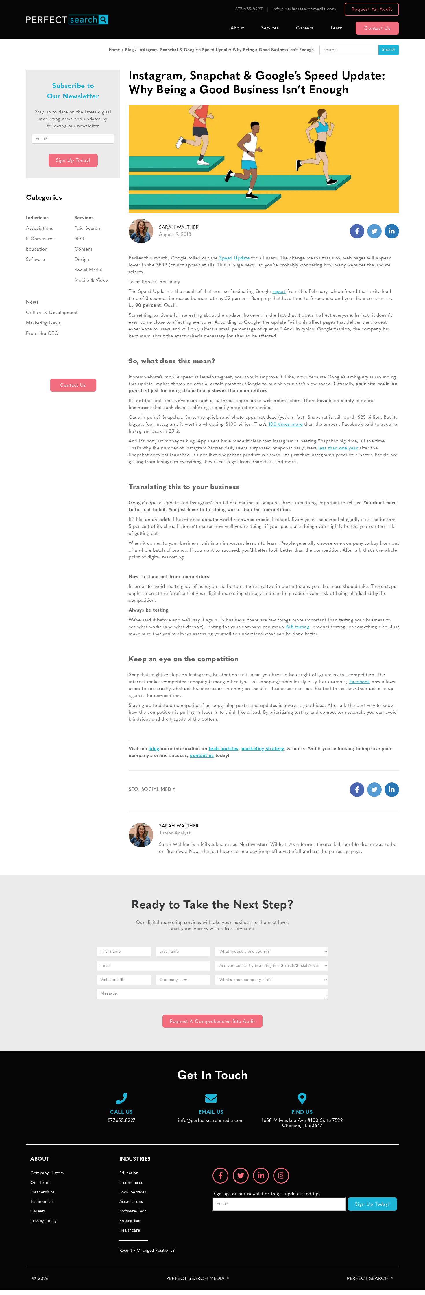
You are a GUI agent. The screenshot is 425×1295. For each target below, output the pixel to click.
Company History (47, 1173)
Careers (304, 28)
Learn (337, 28)
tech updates (224, 749)
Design (82, 259)
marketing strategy (263, 749)
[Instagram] (281, 1176)
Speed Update (234, 258)
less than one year (338, 448)
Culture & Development (52, 313)
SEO (133, 789)
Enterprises (130, 1221)
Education (37, 249)
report (279, 291)
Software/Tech (133, 1211)
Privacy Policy (43, 1221)
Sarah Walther (179, 227)
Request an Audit (372, 9)
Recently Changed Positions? (147, 1251)
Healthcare (129, 1230)
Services (270, 28)
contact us (202, 756)
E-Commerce (40, 239)
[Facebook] (357, 231)
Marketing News (43, 323)
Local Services (132, 1192)
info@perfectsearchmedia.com (304, 9)
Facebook (359, 682)
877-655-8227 (249, 9)
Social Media (158, 789)
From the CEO (42, 333)
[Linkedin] (374, 231)
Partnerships (42, 1192)
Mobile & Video (91, 280)
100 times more (286, 424)
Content (84, 249)
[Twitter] (392, 231)
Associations (39, 228)
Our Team (39, 1183)
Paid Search (87, 228)
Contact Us (377, 28)
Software (35, 259)
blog (154, 749)
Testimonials (41, 1202)
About (237, 28)
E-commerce (131, 1183)
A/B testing (298, 627)
